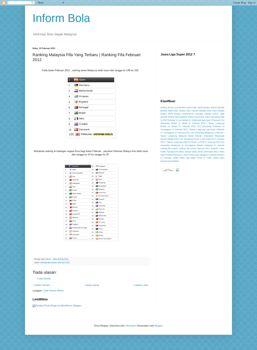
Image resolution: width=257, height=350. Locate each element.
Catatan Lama (141, 285)
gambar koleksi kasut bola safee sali (197, 117)
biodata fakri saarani (188, 111)
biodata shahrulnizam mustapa (188, 114)
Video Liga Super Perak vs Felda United (198, 158)
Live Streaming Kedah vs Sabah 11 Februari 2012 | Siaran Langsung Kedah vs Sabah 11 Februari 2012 (192, 123)
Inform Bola (61, 18)
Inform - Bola (51, 259)
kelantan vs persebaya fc (179, 120)
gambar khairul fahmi (170, 117)
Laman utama (92, 285)
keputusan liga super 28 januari (206, 120)
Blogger (159, 325)
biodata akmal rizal (169, 107)
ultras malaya (185, 151)
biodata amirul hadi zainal (190, 107)
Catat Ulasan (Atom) (53, 290)
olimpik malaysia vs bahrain (210, 145)
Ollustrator (130, 325)
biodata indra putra (208, 111)
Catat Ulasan (44, 278)
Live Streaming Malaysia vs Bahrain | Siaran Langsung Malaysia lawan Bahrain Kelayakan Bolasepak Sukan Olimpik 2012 (192, 136)
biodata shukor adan (214, 114)
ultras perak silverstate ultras (205, 151)
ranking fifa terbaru (169, 148)
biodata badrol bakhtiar (213, 107)
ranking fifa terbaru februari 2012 (55, 262)
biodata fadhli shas (169, 111)
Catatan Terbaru (41, 285)
